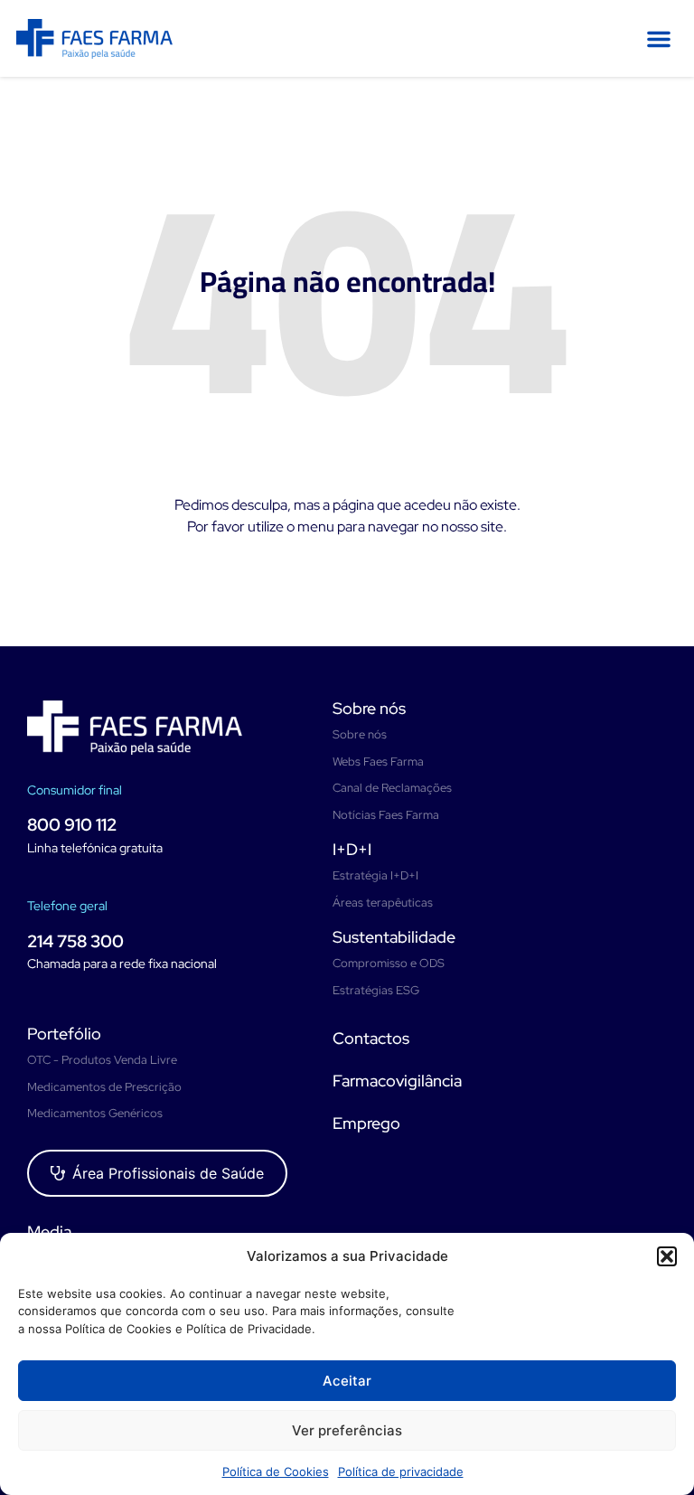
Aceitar (347, 1380)
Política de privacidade (401, 1471)
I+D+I (352, 849)
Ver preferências (347, 1430)
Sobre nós (369, 708)
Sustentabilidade (394, 936)
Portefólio (64, 1033)
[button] (667, 1256)
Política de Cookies (275, 1471)
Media (49, 1231)
